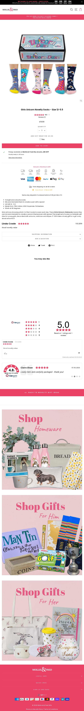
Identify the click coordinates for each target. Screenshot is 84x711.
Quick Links (41, 683)
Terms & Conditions (51, 709)
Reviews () (42, 117)
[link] (42, 371)
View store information (15, 158)
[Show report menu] (79, 353)
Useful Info (41, 676)
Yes (43, 139)
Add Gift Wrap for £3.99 (42, 136)
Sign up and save (41, 689)
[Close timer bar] (82, 2)
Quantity (42, 126)
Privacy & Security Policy (34, 709)
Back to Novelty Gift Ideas (43, 393)
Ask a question (42, 239)
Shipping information (42, 234)
